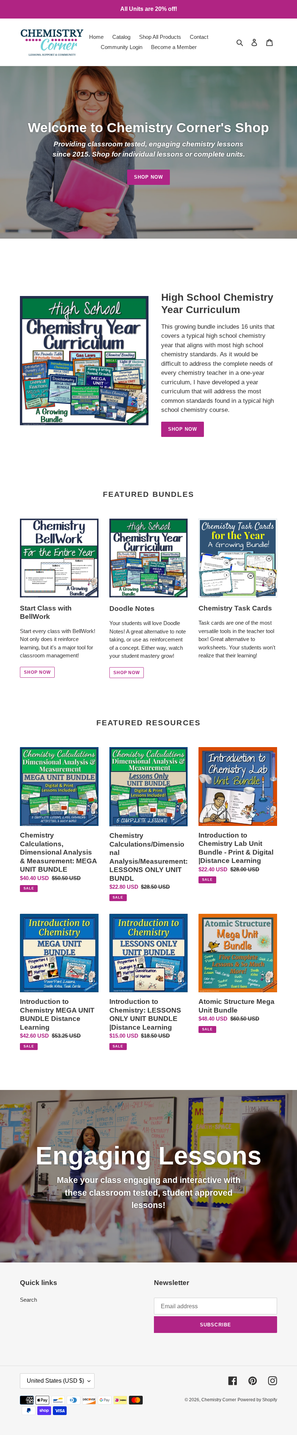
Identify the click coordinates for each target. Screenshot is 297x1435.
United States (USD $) (55, 1381)
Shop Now (148, 177)
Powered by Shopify (257, 1399)
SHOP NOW (37, 672)
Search (28, 1300)
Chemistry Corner (218, 1399)
